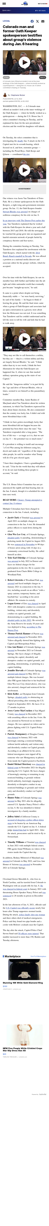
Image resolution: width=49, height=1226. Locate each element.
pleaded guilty (14, 537)
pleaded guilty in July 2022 (19, 620)
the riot (26, 154)
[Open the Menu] (4, 4)
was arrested (35, 517)
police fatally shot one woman (32, 914)
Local (6, 21)
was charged (33, 603)
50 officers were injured (28, 933)
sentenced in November (25, 544)
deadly (20, 140)
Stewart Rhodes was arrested (15, 211)
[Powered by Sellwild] (42, 1094)
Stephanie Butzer (18, 95)
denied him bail (19, 829)
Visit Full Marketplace (38, 956)
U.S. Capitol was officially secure (20, 907)
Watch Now (42, 3)
